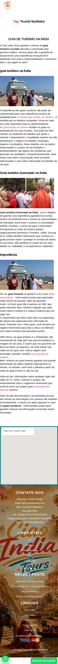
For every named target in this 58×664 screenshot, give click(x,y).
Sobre (30, 555)
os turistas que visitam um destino (35, 117)
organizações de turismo (15, 127)
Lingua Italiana (30, 615)
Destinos (30, 545)
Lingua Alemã (29, 630)
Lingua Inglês (29, 610)
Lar (29, 540)
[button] (5, 658)
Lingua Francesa (30, 620)
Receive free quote (44, 660)
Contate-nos (29, 561)
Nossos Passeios (30, 550)
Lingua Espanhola (29, 625)
